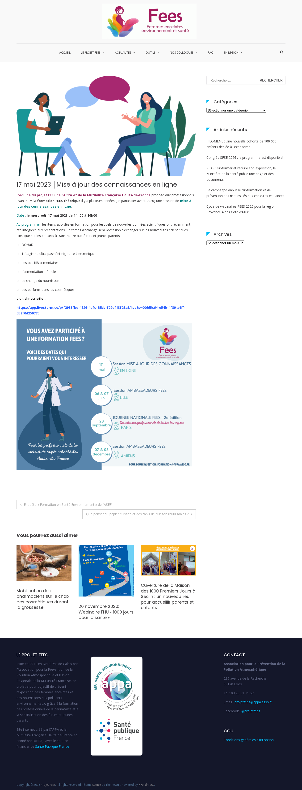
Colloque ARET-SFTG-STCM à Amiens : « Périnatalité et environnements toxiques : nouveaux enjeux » (43, 596)
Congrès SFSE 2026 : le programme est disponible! (244, 157)
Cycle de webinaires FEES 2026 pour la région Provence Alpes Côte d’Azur (241, 209)
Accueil (65, 53)
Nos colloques (181, 53)
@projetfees (250, 711)
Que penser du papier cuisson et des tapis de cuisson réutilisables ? (137, 514)
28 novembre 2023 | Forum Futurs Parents (101, 588)
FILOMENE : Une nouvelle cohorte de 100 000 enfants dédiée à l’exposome (241, 144)
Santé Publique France (52, 746)
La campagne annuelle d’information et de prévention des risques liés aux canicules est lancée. (245, 193)
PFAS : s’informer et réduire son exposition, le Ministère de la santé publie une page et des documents (241, 174)
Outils (150, 53)
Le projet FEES (90, 53)
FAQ (211, 53)
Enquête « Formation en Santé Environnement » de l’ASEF (68, 504)
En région (231, 53)
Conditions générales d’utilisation (249, 740)
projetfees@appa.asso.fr (253, 702)
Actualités (123, 53)
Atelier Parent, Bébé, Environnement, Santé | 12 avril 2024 (167, 590)
